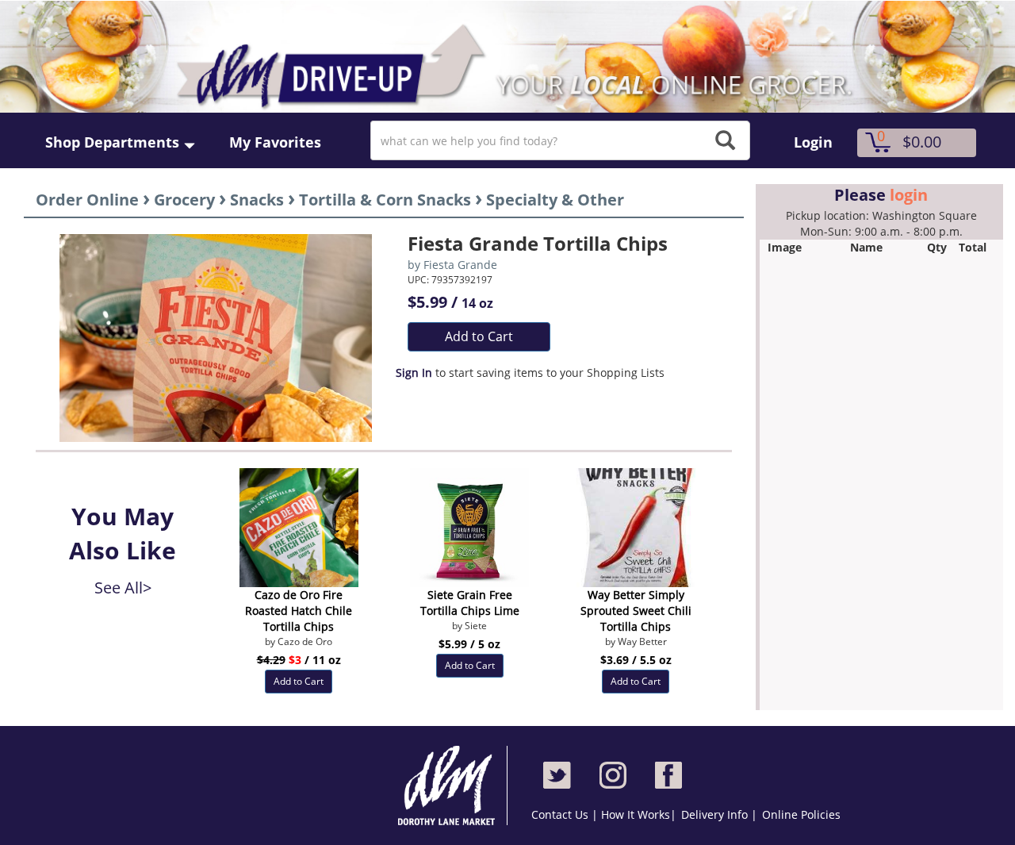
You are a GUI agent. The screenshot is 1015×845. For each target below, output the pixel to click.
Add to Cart (479, 336)
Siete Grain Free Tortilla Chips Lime (469, 602)
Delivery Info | (719, 814)
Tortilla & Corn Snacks (385, 199)
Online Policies (801, 814)
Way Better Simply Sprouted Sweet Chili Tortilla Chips (635, 610)
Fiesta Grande (460, 264)
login (909, 194)
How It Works (635, 814)
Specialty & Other (555, 199)
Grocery (184, 199)
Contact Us (561, 814)
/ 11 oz (299, 659)
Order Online (87, 199)
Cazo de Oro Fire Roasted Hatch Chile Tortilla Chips (298, 610)
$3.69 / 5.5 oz (636, 659)
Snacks (257, 199)
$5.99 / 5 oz (469, 643)
